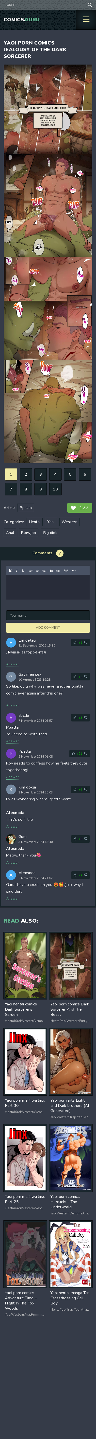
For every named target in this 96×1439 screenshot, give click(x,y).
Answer (12, 664)
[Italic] (17, 570)
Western (69, 522)
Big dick (50, 532)
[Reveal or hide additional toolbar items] (74, 570)
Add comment (48, 628)
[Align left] (31, 570)
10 (55, 489)
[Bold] (10, 570)
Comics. (22, 19)
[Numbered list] (58, 570)
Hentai (35, 522)
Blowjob (28, 532)
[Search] (90, 5)
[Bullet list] (51, 570)
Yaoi (50, 522)
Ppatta (25, 508)
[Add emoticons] (66, 570)
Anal (10, 532)
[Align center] (37, 570)
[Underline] (23, 570)
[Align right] (44, 570)
